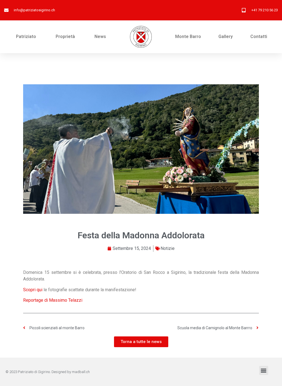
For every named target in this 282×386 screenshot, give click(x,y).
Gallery (225, 36)
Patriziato (26, 36)
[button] (263, 370)
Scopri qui (32, 289)
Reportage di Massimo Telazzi (52, 300)
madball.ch (81, 372)
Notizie (168, 248)
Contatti (258, 36)
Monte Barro (188, 36)
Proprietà (65, 36)
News (100, 36)
